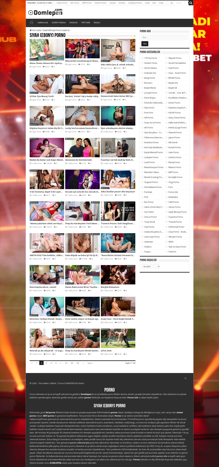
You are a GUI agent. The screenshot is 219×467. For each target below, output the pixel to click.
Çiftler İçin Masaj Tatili (42, 96)
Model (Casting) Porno (154, 177)
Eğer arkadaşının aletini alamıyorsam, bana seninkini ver (130, 128)
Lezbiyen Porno (135, 3)
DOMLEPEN (55, 463)
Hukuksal (73, 22)
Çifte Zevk (106, 350)
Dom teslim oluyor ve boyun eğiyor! (83, 319)
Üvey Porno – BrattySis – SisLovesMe (185, 232)
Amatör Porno (150, 63)
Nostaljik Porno (175, 177)
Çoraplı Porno (150, 93)
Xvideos (148, 247)
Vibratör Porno (175, 237)
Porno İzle (173, 192)
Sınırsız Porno (150, 217)
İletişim (97, 22)
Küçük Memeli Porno (153, 152)
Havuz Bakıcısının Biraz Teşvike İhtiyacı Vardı (88, 287)
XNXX (170, 242)
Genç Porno (62, 3)
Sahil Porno (173, 202)
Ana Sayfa (36, 30)
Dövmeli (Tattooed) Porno (156, 103)
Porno (31, 22)
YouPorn (172, 251)
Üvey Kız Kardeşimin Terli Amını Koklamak (86, 223)
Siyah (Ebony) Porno (177, 212)
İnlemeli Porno (175, 132)
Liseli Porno (149, 162)
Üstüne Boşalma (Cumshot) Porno (159, 232)
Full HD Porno (174, 112)
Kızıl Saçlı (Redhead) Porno (156, 147)
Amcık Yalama (150, 68)
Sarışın (113, 3)
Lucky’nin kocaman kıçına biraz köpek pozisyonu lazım (93, 128)
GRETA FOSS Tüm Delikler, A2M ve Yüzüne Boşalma (55, 255)
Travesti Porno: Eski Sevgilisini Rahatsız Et (123, 223)
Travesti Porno (175, 222)
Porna (136, 459)
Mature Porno (174, 167)
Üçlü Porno (149, 227)
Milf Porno (87, 3)
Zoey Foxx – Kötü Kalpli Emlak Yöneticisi (121, 319)
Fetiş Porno (149, 108)
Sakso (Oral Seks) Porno (155, 207)
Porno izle (132, 397)
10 (66, 363)
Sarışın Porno (174, 207)
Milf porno (48, 416)
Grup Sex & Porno (152, 122)
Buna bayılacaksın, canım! (43, 287)
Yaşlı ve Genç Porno (177, 247)
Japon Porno (174, 137)
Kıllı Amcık (172, 142)
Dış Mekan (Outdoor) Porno (181, 98)
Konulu (122, 3)
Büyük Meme (150, 88)
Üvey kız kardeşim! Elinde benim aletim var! (87, 350)
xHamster (148, 242)
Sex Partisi (149, 212)
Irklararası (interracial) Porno (157, 137)
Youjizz (147, 251)
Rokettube (173, 197)
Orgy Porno (173, 182)
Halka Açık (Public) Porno (179, 122)
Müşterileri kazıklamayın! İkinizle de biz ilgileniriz (91, 61)
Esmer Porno (100, 3)
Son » (90, 363)
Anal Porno (173, 68)
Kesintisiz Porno (151, 142)
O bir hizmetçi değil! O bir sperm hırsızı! (50, 192)
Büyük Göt (173, 83)
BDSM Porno (174, 78)
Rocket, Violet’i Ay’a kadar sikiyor (83, 96)
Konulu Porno (174, 147)
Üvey (161, 3)
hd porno (50, 412)
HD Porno (75, 3)
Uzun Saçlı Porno (152, 237)
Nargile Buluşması (110, 287)
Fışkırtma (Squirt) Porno (179, 108)
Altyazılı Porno (174, 58)
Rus (154, 3)
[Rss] (172, 3)
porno (87, 397)
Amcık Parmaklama (177, 63)
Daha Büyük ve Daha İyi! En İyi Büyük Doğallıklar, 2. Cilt (93, 255)
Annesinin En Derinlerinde (78, 160)
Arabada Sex (150, 73)
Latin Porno (173, 152)
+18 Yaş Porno (150, 58)
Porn (170, 187)
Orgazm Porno (151, 182)
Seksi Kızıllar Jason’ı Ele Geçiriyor (118, 191)
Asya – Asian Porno (177, 73)
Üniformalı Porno (176, 227)
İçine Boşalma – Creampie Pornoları (160, 132)
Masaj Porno (174, 162)
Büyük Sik (172, 88)
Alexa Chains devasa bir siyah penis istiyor (51, 63)
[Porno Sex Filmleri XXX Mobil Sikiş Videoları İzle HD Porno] (45, 12)
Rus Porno (149, 202)
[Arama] (191, 2)
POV (146, 197)
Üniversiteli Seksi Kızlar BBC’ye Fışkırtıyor (122, 96)
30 (78, 363)
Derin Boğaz (150, 98)
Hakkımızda (43, 22)
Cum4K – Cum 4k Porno (179, 93)
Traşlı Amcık (149, 222)
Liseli (147, 3)
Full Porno (148, 117)
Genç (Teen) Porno (176, 117)
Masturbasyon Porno (154, 167)
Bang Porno (149, 78)
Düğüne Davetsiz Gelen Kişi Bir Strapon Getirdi (54, 128)
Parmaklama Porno (153, 187)
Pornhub (148, 192)
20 (72, 363)
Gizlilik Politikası (59, 22)
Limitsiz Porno (174, 157)
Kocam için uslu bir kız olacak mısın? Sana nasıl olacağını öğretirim (99, 192)
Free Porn (148, 112)
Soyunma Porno (175, 217)
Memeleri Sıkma (151, 172)
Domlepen (86, 394)
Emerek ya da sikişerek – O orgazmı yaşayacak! (54, 350)
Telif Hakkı (85, 22)
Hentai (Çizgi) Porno (177, 127)
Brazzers (148, 83)
